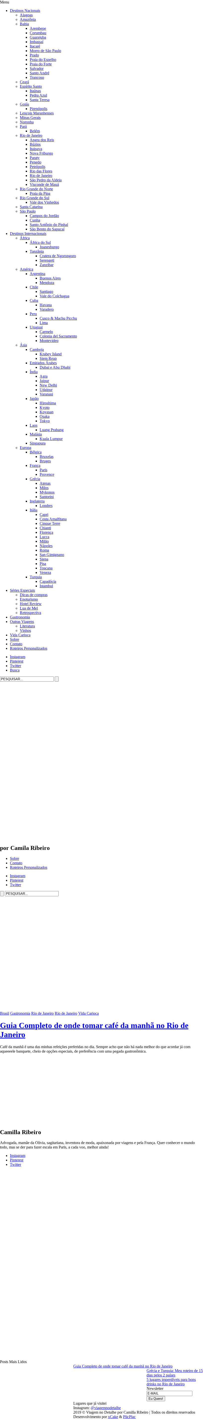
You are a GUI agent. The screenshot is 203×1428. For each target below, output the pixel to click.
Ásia (23, 345)
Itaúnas (35, 91)
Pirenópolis (38, 109)
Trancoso (37, 77)
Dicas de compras (34, 595)
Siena (44, 559)
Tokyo (45, 421)
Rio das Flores (41, 171)
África (25, 238)
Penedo (35, 162)
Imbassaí (36, 42)
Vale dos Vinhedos (44, 202)
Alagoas (26, 15)
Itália (33, 510)
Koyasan (46, 412)
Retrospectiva (30, 613)
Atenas (45, 483)
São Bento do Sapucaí (47, 229)
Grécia (35, 479)
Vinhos (25, 630)
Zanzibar (46, 265)
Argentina (37, 274)
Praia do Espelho (43, 59)
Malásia (36, 434)
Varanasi (46, 394)
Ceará (24, 82)
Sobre (14, 639)
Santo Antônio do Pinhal (49, 225)
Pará (23, 126)
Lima (44, 323)
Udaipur (46, 390)
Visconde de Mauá (44, 184)
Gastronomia (20, 617)
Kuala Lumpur (51, 439)
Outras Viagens (22, 621)
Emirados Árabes (43, 363)
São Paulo (28, 211)
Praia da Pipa (40, 193)
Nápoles (46, 546)
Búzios (35, 144)
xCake (113, 1417)
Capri (44, 514)
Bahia (24, 24)
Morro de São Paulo (45, 51)
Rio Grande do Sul (34, 198)
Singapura (38, 443)
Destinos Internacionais (28, 233)
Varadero (47, 309)
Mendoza (47, 282)
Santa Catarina (31, 207)
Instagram (17, 657)
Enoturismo (29, 599)
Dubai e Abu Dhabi (55, 367)
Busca (15, 670)
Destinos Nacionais (25, 10)
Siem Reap (48, 358)
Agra (44, 376)
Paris (43, 470)
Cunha (35, 220)
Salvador (37, 68)
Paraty (35, 158)
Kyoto (45, 407)
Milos (44, 488)
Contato (16, 644)
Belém (35, 131)
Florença (46, 532)
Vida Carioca (20, 635)
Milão (44, 541)
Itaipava (36, 149)
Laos (33, 425)
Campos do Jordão (44, 216)
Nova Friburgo (41, 153)
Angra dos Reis (42, 140)
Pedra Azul (38, 95)
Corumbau (38, 33)
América (26, 269)
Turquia (36, 577)
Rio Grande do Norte (36, 189)
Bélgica (36, 452)
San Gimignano (52, 555)
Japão (34, 398)
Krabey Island (51, 354)
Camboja (37, 349)
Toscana (46, 568)
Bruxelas (46, 456)
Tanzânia (37, 251)
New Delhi (48, 385)
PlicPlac (129, 1417)
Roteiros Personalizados (28, 648)
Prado (34, 55)
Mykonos (47, 492)
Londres (46, 506)
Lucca (44, 537)
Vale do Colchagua (54, 296)
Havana (46, 305)
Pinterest (16, 661)
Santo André (39, 73)
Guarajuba (38, 37)
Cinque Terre (50, 523)
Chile (34, 287)
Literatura (27, 626)
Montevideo (49, 340)
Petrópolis (37, 167)
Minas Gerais (30, 117)
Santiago (46, 291)
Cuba (34, 300)
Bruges (45, 461)
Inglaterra (37, 501)
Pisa (43, 563)
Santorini (47, 497)
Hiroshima (48, 403)
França (35, 465)
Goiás (24, 104)
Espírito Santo (31, 86)
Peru (33, 314)
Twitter (15, 666)
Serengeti (47, 260)
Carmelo (46, 332)
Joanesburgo (49, 247)
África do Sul (40, 242)
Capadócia (48, 581)
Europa (25, 448)
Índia (34, 372)
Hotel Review (31, 604)
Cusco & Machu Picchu (58, 318)
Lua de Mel (29, 608)
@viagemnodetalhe (106, 1408)
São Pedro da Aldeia (46, 180)
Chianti (45, 528)
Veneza (45, 572)
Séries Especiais (22, 590)
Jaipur (44, 381)
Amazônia (28, 19)
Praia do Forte (41, 64)
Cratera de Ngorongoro (58, 256)
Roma (44, 550)
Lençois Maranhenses (37, 113)
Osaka (45, 416)
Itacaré (35, 46)
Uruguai (36, 327)
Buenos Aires (50, 278)
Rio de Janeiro (31, 135)
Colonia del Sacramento (58, 336)
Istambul (46, 586)
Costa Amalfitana (53, 519)
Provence (47, 474)
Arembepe (38, 28)
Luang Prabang (52, 430)
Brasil (4, 1013)
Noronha (27, 122)
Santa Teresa (40, 100)
